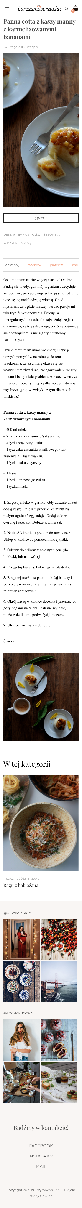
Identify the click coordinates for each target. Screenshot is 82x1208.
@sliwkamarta (17, 913)
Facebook (41, 1145)
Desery (9, 235)
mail (75, 265)
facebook (35, 265)
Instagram (40, 1156)
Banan (23, 235)
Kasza (36, 235)
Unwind (46, 1196)
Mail (41, 1166)
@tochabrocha (18, 1013)
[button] (65, 764)
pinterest (56, 265)
